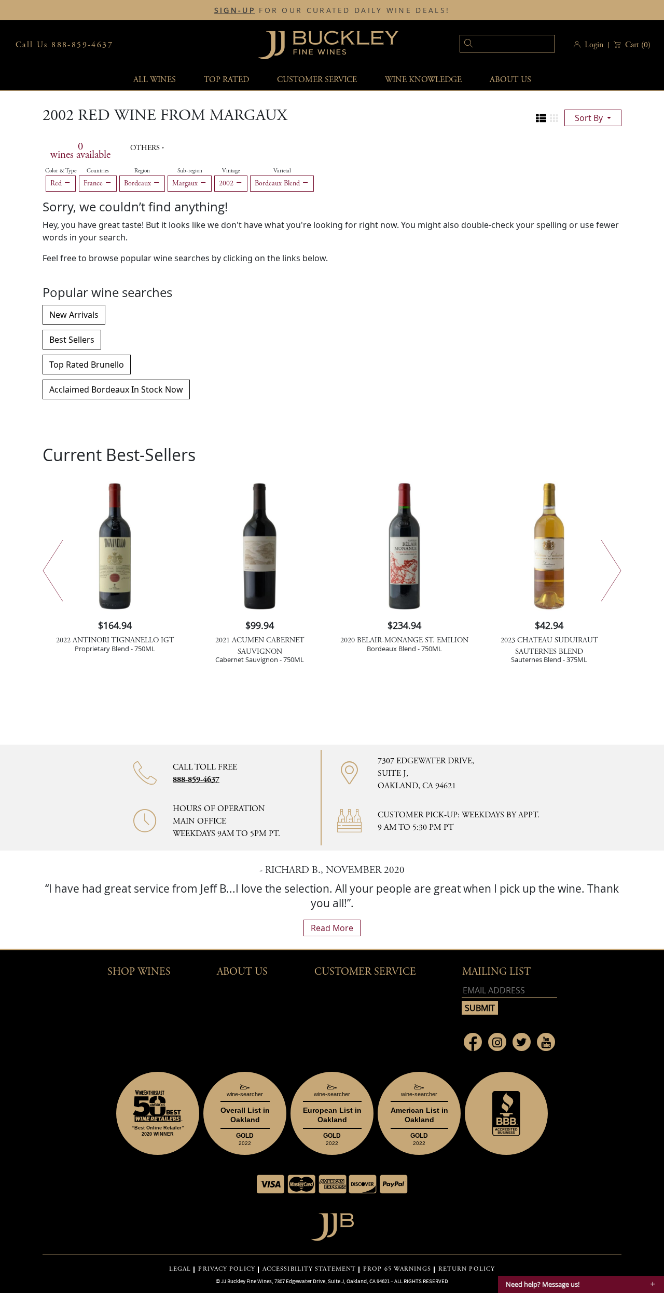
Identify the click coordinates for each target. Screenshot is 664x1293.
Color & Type (60, 170)
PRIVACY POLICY (226, 1269)
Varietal (282, 170)
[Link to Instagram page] (497, 1042)
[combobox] (491, 44)
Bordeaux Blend (278, 183)
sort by (590, 118)
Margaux (186, 183)
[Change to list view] (541, 118)
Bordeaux (138, 183)
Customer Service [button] (365, 971)
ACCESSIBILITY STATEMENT (309, 1269)
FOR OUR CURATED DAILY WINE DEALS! (332, 10)
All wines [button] (154, 79)
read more (332, 928)
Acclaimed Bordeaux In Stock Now (116, 389)
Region (142, 170)
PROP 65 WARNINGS (397, 1269)
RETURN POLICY (466, 1269)
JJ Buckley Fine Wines (246, 1281)
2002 (227, 183)
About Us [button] (510, 79)
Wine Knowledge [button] (423, 79)
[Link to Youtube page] (546, 1042)
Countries (98, 170)
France (94, 183)
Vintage (231, 170)
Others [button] (146, 148)
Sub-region (189, 170)
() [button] (638, 44)
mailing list (496, 971)
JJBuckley (328, 45)
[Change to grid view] (554, 118)
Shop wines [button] (139, 971)
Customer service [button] (317, 79)
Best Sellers (71, 339)
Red (57, 183)
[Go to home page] (332, 1224)
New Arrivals (74, 314)
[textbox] (507, 43)
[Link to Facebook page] (473, 1042)
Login (594, 44)
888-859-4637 (196, 779)
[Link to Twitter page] (522, 1042)
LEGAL (180, 1269)
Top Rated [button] (226, 79)
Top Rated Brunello (86, 364)
